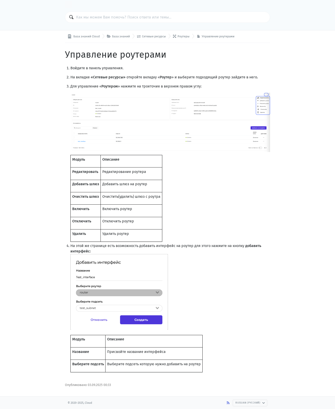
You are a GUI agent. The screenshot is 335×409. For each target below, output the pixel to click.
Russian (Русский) (247, 402)
